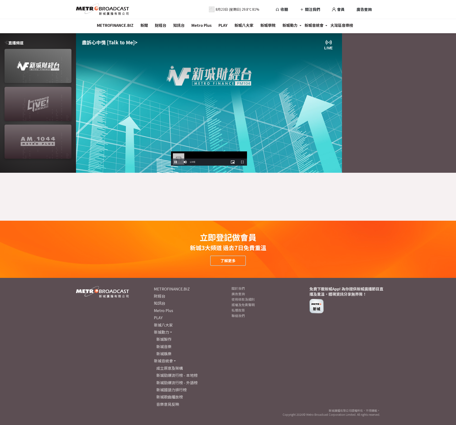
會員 (340, 9)
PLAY (223, 25)
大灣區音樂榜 (341, 25)
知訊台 (179, 25)
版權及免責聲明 (243, 304)
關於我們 (238, 288)
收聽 (284, 9)
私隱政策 (238, 310)
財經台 (160, 25)
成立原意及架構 (169, 368)
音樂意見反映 (167, 404)
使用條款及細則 (243, 299)
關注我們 (312, 9)
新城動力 (290, 25)
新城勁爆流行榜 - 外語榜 (177, 382)
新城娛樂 (163, 353)
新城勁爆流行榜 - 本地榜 (177, 375)
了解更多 (228, 260)
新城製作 (163, 339)
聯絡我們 (238, 315)
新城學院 (268, 25)
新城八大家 (243, 25)
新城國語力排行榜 (171, 389)
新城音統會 (313, 25)
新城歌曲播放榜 (169, 397)
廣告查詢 (364, 9)
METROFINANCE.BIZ (115, 25)
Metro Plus (201, 25)
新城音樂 (163, 346)
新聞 (144, 25)
